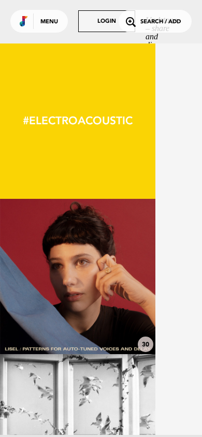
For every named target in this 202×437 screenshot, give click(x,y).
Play (78, 276)
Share (110, 276)
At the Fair (77, 325)
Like (45, 276)
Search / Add (160, 22)
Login (106, 21)
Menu (49, 22)
